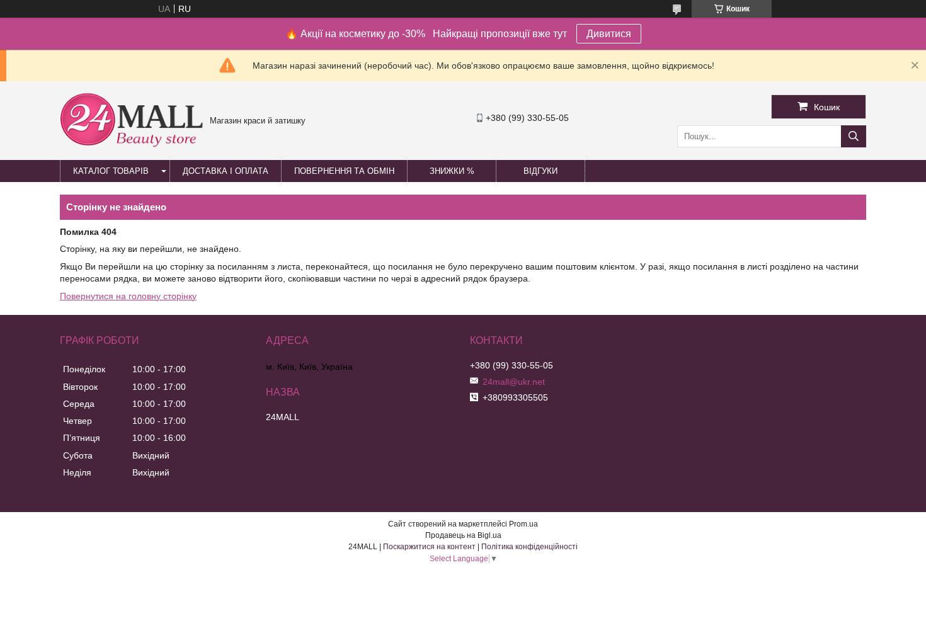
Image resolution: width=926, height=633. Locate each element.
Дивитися (608, 33)
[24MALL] (131, 145)
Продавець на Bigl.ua (463, 535)
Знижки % (452, 171)
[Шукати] (853, 136)
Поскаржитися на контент (429, 546)
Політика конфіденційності (529, 546)
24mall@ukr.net (514, 382)
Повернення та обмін (344, 171)
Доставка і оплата (225, 171)
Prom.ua (523, 524)
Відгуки (540, 171)
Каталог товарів (111, 171)
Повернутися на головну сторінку (128, 296)
